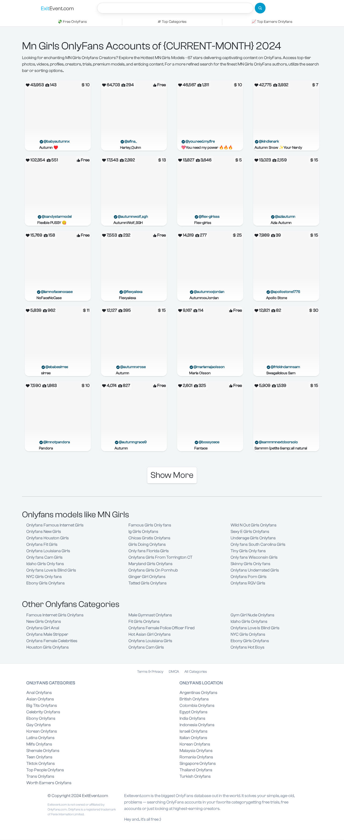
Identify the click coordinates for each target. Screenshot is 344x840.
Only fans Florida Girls (148, 550)
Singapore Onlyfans (198, 763)
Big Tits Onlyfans (41, 705)
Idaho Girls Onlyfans (249, 621)
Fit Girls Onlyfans (144, 621)
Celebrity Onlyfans (43, 712)
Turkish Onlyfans (195, 776)
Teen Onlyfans (39, 757)
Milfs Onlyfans (39, 744)
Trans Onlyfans (40, 776)
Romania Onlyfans (196, 757)
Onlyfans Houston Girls (47, 538)
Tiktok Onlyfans (40, 763)
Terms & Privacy (150, 672)
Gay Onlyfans (38, 724)
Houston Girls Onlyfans (47, 647)
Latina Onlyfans (40, 737)
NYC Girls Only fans (44, 576)
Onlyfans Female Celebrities (51, 640)
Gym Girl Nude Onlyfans (252, 615)
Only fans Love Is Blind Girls (51, 570)
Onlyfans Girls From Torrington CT (160, 557)
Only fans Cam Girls (44, 557)
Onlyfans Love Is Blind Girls (255, 628)
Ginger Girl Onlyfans (147, 576)
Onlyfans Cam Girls (146, 647)
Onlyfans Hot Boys (247, 647)
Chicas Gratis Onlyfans (149, 538)
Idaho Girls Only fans (45, 563)
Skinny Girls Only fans (250, 563)
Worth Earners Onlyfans (48, 782)
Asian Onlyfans (40, 699)
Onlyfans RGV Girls (248, 583)
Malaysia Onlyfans (196, 750)
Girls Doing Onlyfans (147, 544)
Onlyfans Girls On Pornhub (153, 570)
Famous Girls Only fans (149, 525)
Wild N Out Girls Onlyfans (254, 525)
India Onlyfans (192, 718)
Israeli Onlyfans (193, 731)
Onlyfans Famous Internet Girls (55, 525)
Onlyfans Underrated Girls (255, 570)
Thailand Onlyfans (196, 770)
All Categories (195, 672)
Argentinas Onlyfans (198, 692)
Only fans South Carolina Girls (258, 544)
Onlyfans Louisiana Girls (48, 550)
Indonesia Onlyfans (197, 724)
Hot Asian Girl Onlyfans (149, 634)
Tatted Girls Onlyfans (147, 583)
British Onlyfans (194, 699)
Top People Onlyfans (45, 770)
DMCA (174, 672)
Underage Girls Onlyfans (253, 538)
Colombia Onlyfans (197, 705)
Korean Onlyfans (41, 731)
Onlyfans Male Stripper (47, 634)
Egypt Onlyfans (193, 712)
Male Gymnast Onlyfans (150, 615)
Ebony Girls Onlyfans (45, 583)
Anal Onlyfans (39, 692)
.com (57, 8)
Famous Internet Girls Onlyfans (55, 615)
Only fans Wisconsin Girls (254, 557)
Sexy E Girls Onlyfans (250, 531)
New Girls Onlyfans (43, 621)
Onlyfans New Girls (43, 531)
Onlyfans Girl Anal (42, 628)
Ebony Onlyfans (40, 718)
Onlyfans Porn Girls (249, 576)
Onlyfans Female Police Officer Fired (161, 628)
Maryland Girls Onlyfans (150, 563)
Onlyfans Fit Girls (42, 544)
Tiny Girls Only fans (248, 550)
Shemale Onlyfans (42, 750)
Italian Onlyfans (193, 737)
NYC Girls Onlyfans (248, 634)
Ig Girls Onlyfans (143, 531)
